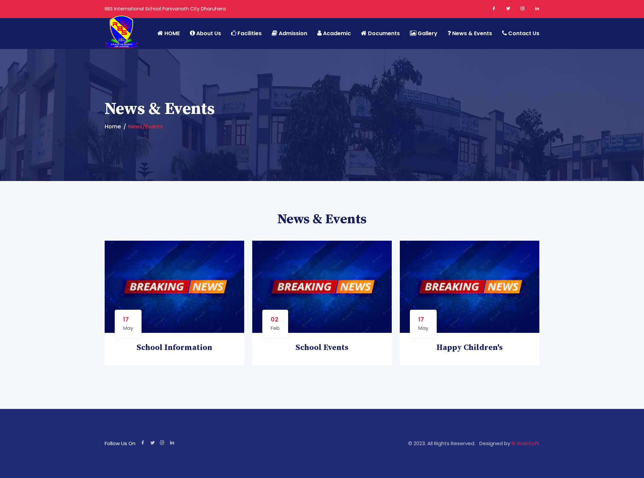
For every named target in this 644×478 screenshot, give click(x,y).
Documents (383, 33)
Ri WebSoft (524, 443)
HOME (171, 33)
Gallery (426, 33)
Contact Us (523, 33)
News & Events (471, 33)
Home (113, 126)
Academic (336, 33)
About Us (208, 33)
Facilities (249, 33)
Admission (292, 33)
